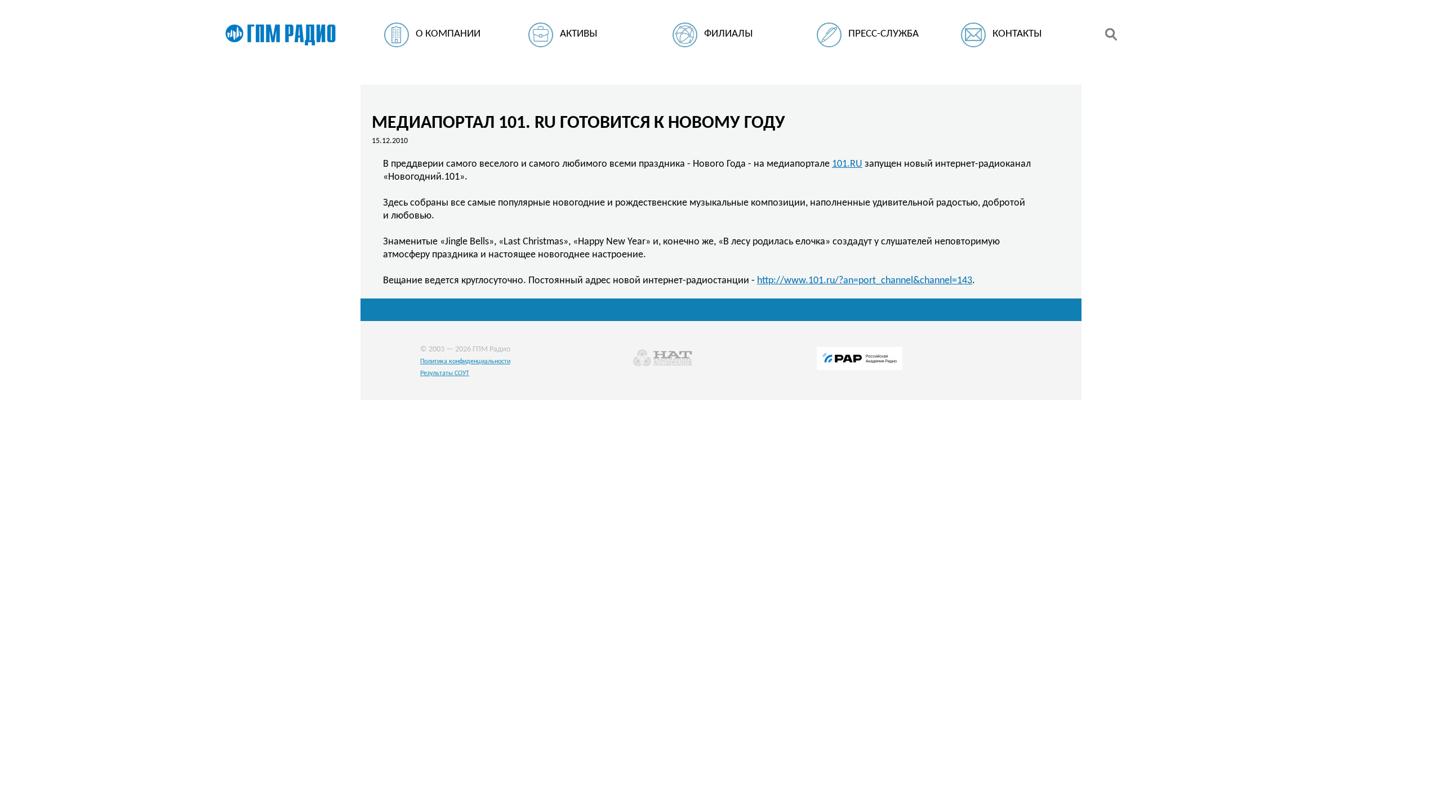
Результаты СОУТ (444, 373)
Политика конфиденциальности (465, 361)
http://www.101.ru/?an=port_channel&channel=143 (864, 280)
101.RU (847, 164)
